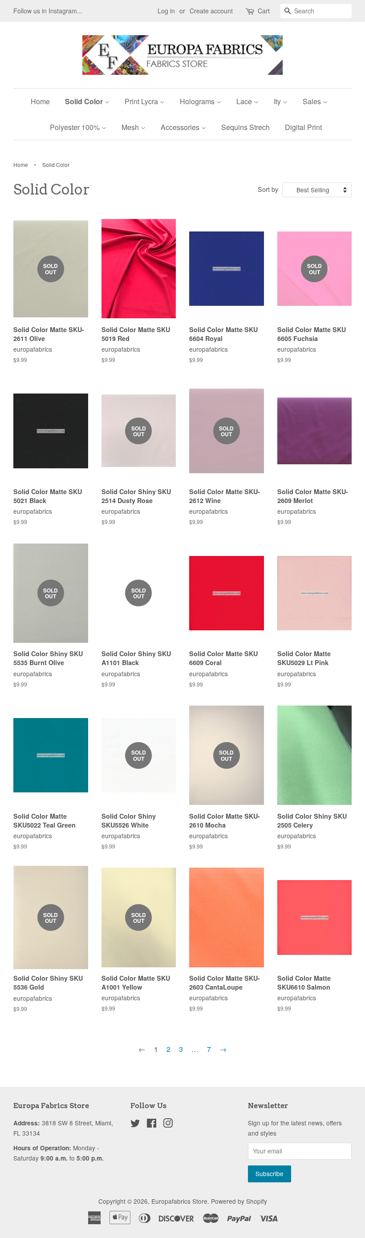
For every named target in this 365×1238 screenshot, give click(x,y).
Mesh (131, 127)
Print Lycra (142, 101)
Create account (211, 10)
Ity (278, 101)
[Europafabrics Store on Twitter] (135, 1124)
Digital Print (303, 127)
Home (40, 101)
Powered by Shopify (239, 1201)
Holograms (198, 101)
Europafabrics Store (179, 1201)
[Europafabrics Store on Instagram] (168, 1124)
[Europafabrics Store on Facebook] (151, 1124)
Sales (313, 101)
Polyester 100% (75, 127)
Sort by (268, 189)
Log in (166, 10)
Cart (264, 10)
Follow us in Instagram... (47, 10)
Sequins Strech (245, 127)
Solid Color (85, 101)
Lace (245, 101)
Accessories (181, 127)
